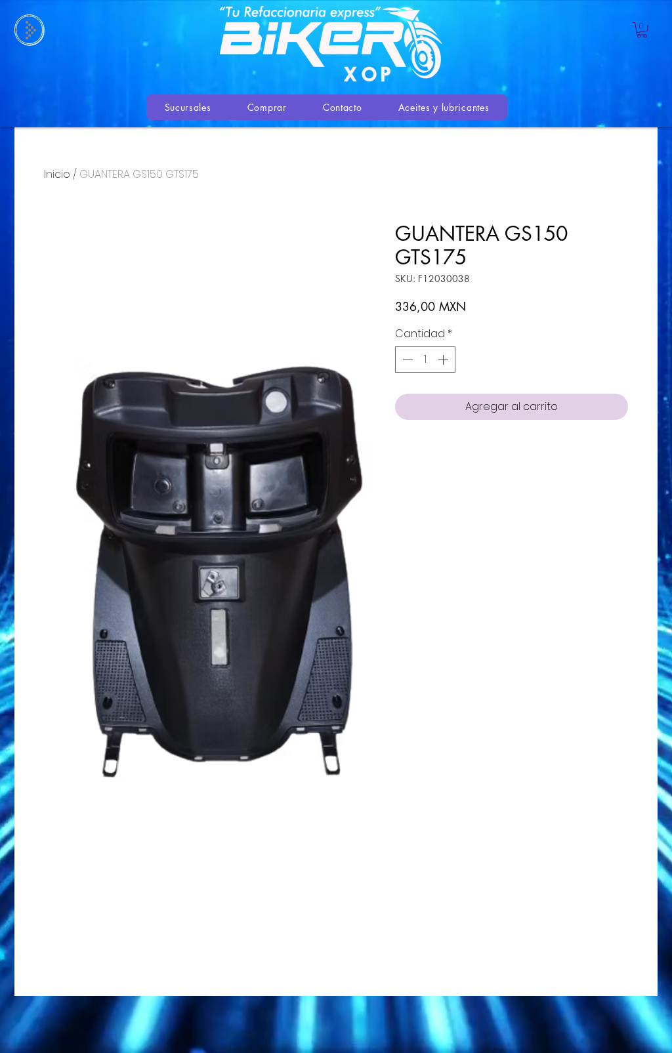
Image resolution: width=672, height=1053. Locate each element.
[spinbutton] (425, 359)
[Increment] (444, 359)
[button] (642, 30)
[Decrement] (406, 359)
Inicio (57, 174)
